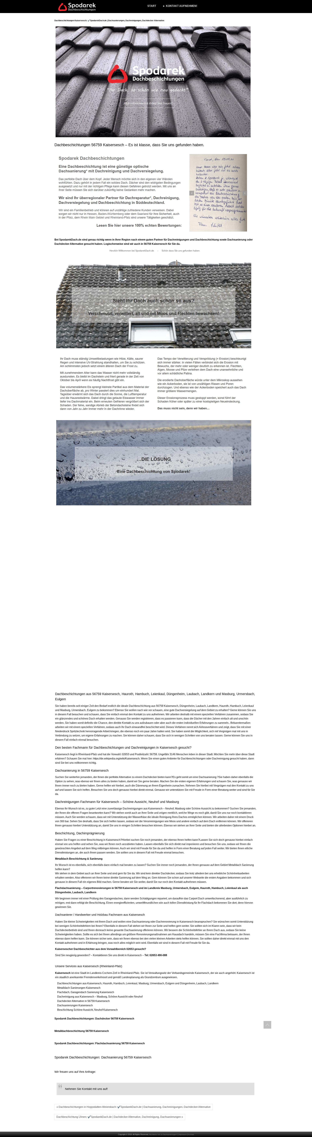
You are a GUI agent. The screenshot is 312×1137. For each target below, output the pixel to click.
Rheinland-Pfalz (87, 754)
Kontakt (191, 1134)
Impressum (183, 1134)
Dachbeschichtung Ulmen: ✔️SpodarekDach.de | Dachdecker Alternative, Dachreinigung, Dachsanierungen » (119, 1116)
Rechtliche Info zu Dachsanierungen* (163, 1134)
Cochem (107, 973)
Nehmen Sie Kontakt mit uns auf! (86, 1089)
